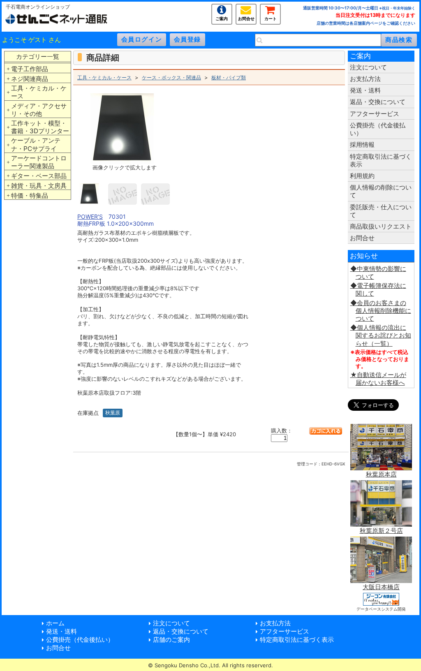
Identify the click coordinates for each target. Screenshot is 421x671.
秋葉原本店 (381, 474)
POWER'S (90, 216)
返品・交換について (377, 102)
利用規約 (362, 176)
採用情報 (362, 144)
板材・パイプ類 (228, 77)
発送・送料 (365, 90)
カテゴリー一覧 (37, 56)
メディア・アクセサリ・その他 (39, 110)
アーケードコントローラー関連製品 (39, 162)
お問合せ (246, 18)
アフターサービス (374, 114)
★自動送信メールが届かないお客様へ (378, 378)
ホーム (55, 623)
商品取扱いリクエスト (381, 226)
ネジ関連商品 (29, 79)
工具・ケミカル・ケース (39, 92)
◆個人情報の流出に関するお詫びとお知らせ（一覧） (380, 335)
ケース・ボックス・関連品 (171, 77)
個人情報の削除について (381, 191)
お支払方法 (365, 79)
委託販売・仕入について (381, 211)
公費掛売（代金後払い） (377, 129)
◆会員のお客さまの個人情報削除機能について (380, 310)
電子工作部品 (29, 69)
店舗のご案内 (171, 639)
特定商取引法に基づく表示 (381, 160)
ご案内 (221, 18)
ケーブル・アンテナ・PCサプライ (35, 144)
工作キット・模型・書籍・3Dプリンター (40, 127)
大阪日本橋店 (381, 587)
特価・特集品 (29, 195)
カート (270, 18)
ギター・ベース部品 (39, 176)
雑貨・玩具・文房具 (39, 186)
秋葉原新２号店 (381, 530)
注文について (368, 67)
